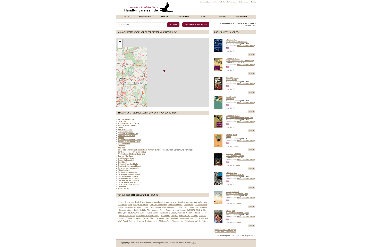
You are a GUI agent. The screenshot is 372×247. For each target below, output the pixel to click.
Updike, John (231, 97)
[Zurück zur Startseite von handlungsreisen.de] (170, 14)
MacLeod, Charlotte (233, 154)
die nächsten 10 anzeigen (225, 230)
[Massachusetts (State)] (164, 71)
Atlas (126, 17)
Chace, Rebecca (232, 192)
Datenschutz (243, 2)
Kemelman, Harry (232, 59)
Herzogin (236, 165)
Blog (203, 17)
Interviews (184, 17)
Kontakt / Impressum (230, 2)
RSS (194, 243)
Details (251, 55)
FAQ (220, 2)
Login (253, 2)
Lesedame (237, 146)
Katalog (165, 17)
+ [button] (120, 41)
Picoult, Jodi (230, 211)
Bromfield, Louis (232, 78)
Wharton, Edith (231, 135)
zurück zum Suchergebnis (225, 232)
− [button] (120, 46)
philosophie (241, 17)
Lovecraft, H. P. (231, 40)
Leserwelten (145, 17)
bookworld (237, 203)
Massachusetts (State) (246, 46)
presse (222, 17)
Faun (235, 51)
